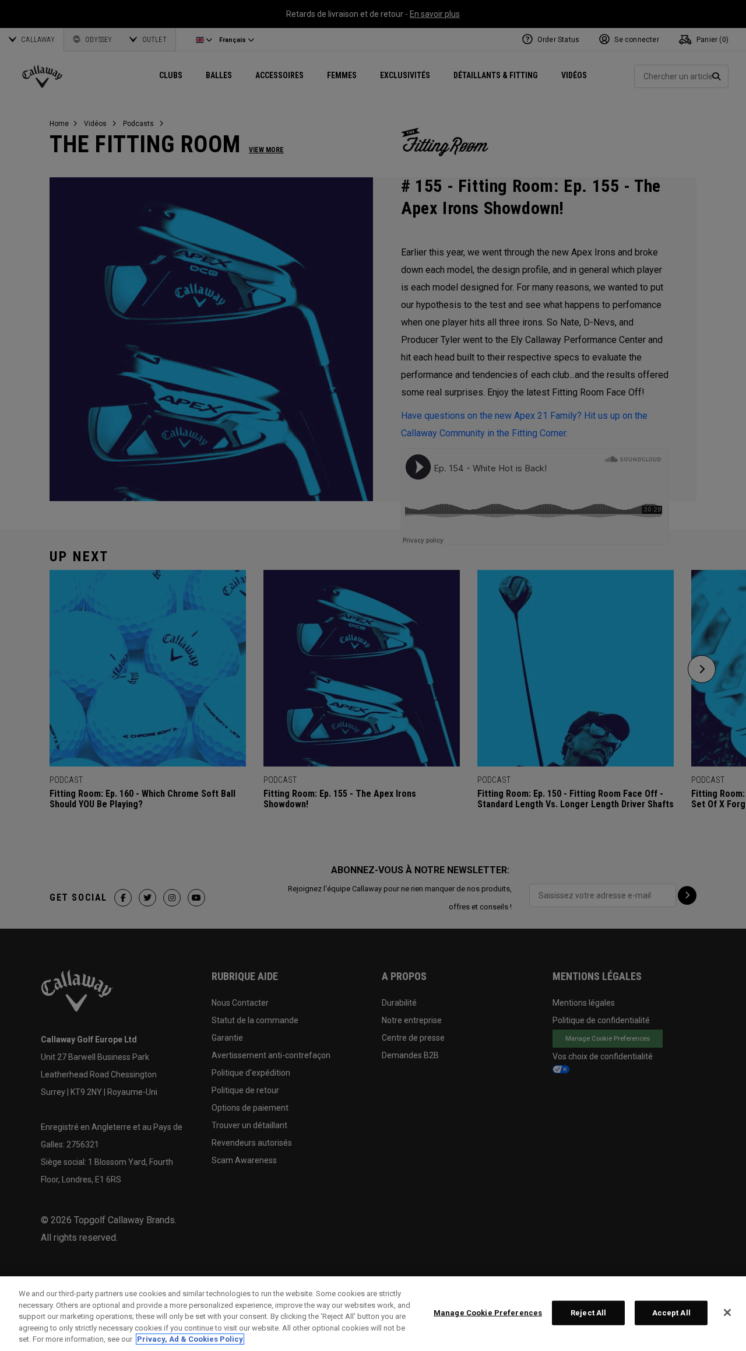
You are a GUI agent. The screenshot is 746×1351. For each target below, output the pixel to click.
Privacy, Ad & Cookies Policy (190, 1339)
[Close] (727, 1312)
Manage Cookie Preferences (488, 1312)
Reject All (588, 1312)
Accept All (671, 1312)
